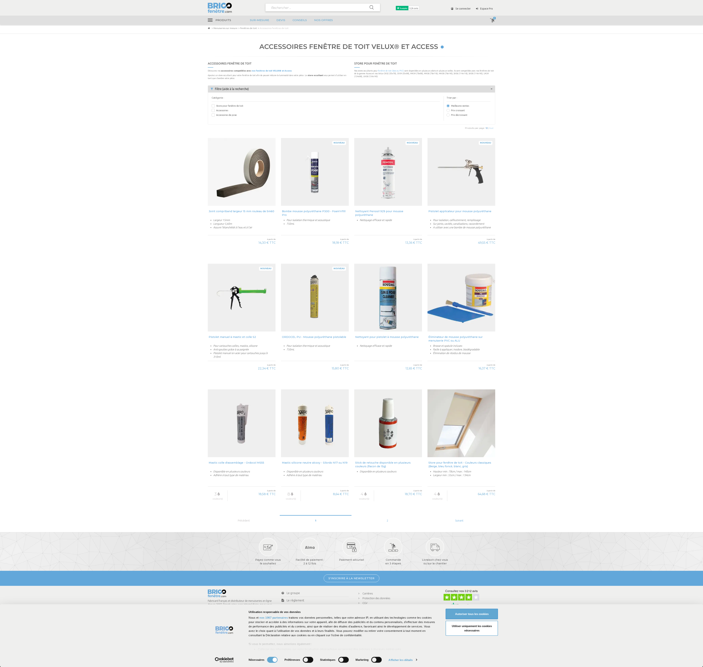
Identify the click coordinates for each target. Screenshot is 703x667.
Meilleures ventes (460, 106)
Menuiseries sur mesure (225, 28)
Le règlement (295, 600)
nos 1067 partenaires (273, 617)
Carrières (367, 593)
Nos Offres (323, 20)
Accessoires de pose (226, 115)
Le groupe (293, 593)
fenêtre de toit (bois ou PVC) (391, 71)
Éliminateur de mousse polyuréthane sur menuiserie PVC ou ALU (455, 338)
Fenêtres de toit (248, 28)
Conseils (300, 20)
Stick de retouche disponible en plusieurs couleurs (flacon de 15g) (383, 464)
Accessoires (222, 110)
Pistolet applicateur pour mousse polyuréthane (459, 211)
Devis (280, 20)
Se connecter (463, 8)
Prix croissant (458, 110)
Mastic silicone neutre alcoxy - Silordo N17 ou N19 (314, 462)
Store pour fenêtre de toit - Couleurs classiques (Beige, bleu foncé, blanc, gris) (459, 464)
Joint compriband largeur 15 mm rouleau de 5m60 (241, 211)
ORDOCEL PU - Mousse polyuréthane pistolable (314, 337)
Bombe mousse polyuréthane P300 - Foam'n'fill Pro (313, 213)
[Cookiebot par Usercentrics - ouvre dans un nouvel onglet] (224, 660)
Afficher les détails (400, 659)
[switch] (308, 660)
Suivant (459, 520)
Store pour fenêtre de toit (229, 106)
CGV (364, 603)
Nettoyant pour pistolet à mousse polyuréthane (387, 337)
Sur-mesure (259, 20)
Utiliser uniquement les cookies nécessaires (472, 628)
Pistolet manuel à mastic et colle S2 (232, 337)
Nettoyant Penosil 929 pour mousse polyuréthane (379, 213)
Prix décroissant (459, 115)
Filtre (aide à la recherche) (232, 89)
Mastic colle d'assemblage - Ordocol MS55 (236, 462)
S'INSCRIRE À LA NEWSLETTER (351, 578)
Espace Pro (486, 8)
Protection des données (376, 598)
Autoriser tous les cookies (472, 614)
